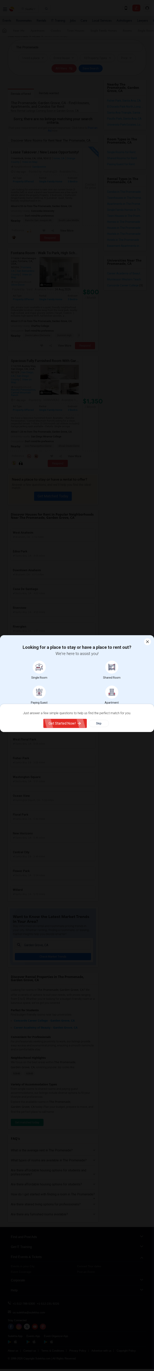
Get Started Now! (62, 723)
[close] (147, 641)
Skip (98, 723)
